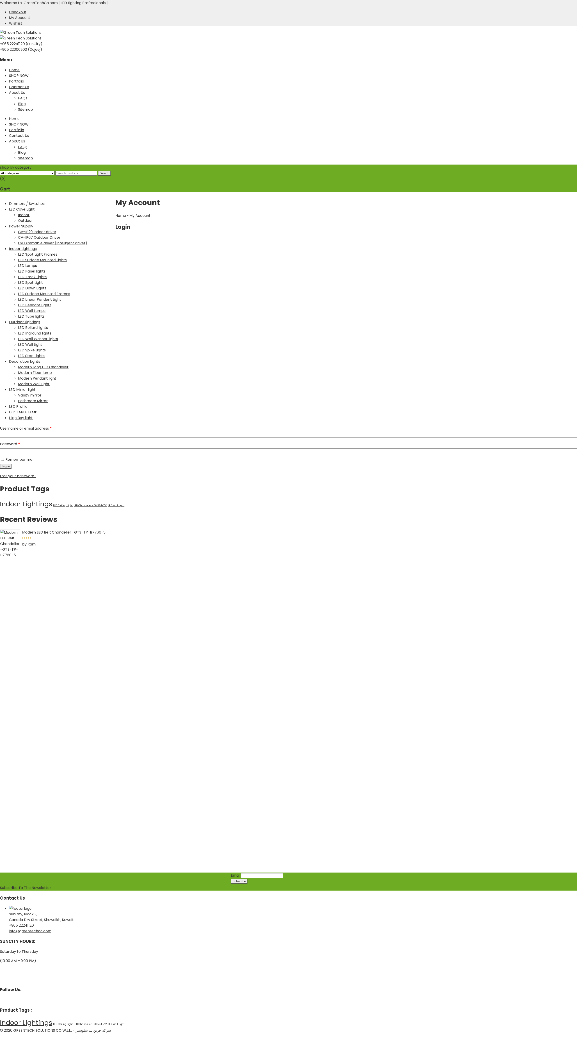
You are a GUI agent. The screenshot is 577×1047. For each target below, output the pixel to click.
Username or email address (33, 428)
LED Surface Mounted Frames (44, 293)
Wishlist (15, 23)
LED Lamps (27, 265)
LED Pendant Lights (34, 305)
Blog (22, 103)
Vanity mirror (29, 395)
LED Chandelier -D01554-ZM (90, 505)
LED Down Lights (32, 288)
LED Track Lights (32, 277)
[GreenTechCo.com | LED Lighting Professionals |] (20, 32)
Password (17, 444)
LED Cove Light (22, 209)
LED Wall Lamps (32, 310)
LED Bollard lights (33, 327)
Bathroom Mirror (33, 400)
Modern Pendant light (37, 378)
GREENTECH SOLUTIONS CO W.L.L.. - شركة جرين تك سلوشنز (62, 1030)
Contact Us (19, 86)
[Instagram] (8, 1000)
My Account (19, 17)
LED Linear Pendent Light (39, 299)
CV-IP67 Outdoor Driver (39, 237)
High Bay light (21, 417)
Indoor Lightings (23, 248)
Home (14, 70)
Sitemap (25, 109)
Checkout (17, 12)
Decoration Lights (24, 361)
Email (235, 875)
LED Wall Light (30, 344)
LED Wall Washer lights (38, 338)
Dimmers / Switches (27, 203)
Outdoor (25, 220)
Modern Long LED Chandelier (43, 367)
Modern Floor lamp (35, 372)
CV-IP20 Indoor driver (37, 231)
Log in (6, 466)
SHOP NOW (19, 75)
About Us (17, 92)
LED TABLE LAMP (23, 412)
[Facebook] (1, 1000)
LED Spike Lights (32, 350)
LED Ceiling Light (63, 505)
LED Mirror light (22, 389)
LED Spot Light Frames (37, 254)
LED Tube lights (31, 316)
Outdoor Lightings (24, 322)
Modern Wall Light (34, 384)
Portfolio (16, 81)
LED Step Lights (31, 355)
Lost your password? (18, 476)
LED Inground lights (34, 333)
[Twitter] (5, 1000)
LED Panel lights (32, 271)
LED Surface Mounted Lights (42, 260)
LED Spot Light (30, 282)
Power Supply (21, 226)
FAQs (22, 98)
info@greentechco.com (30, 931)
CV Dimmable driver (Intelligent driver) (52, 243)
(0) (3, 178)
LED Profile (18, 406)
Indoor (24, 215)
